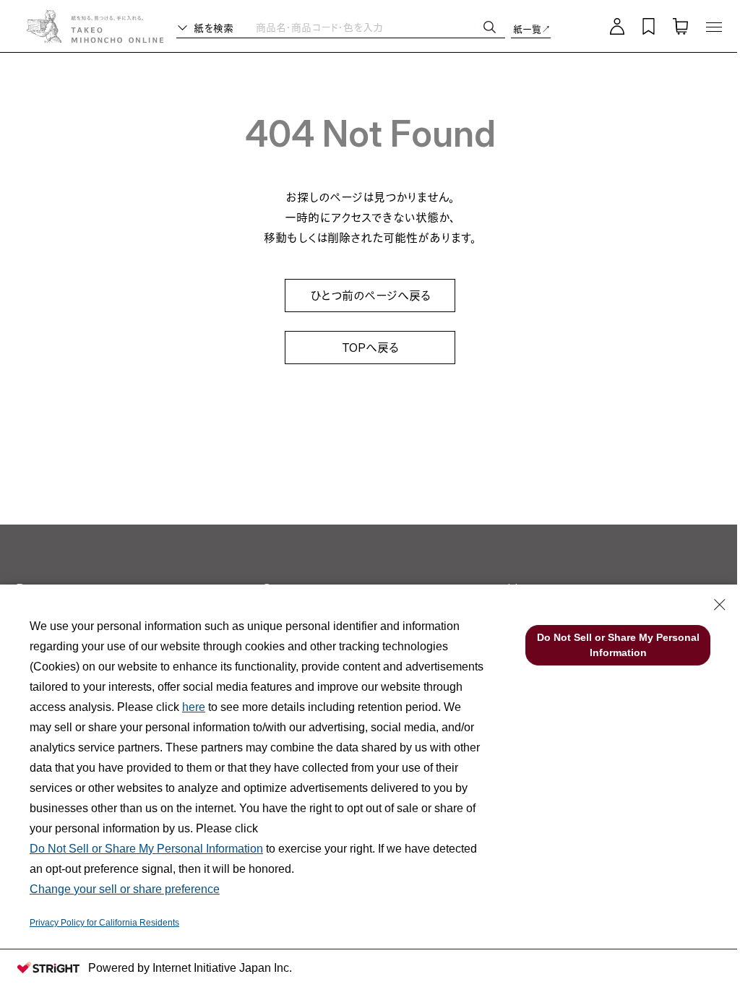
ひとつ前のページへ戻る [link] (370, 295)
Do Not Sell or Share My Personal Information (146, 848)
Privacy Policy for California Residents (104, 923)
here (193, 707)
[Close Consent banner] (720, 605)
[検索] (489, 27)
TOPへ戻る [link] (370, 347)
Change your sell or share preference (125, 889)
